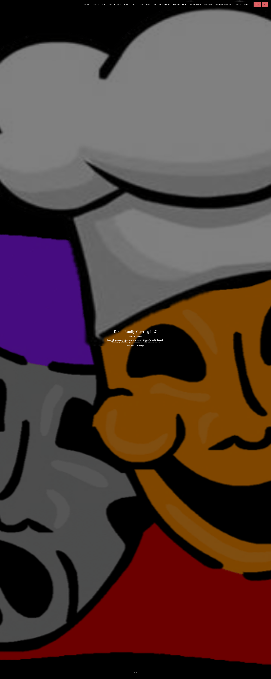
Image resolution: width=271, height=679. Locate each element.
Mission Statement (135, 336)
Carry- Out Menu (195, 4)
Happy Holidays (164, 4)
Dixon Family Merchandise (224, 4)
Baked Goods (208, 4)
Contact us (95, 4)
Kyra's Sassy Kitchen (180, 4)
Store (155, 4)
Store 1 (238, 4)
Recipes (246, 4)
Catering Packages (114, 4)
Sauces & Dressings (129, 4)
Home (141, 4)
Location (86, 4)
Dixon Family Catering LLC (135, 331)
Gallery (148, 4)
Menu (104, 4)
